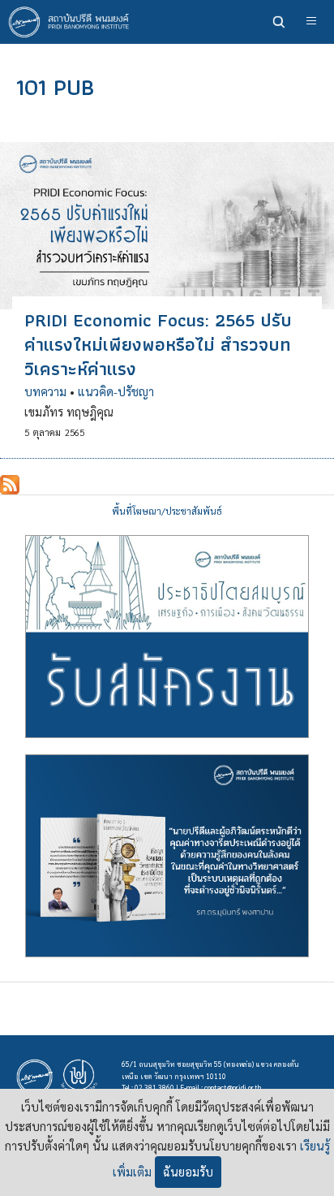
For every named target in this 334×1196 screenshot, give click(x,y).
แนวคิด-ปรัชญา (116, 391)
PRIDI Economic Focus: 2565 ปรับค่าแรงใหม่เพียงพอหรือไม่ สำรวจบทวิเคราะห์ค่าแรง (158, 344)
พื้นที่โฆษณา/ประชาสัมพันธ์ (167, 511)
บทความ (45, 391)
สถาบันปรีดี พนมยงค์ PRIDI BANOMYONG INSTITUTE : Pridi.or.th (73, 22)
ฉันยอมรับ (188, 1171)
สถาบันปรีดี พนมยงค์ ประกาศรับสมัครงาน (167, 636)
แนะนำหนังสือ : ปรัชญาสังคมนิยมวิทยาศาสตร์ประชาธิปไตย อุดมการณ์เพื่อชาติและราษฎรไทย (167, 855)
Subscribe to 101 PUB (9, 484)
